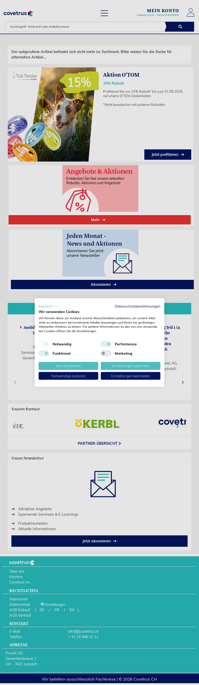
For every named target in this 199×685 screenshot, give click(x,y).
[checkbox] (44, 344)
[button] (48, 306)
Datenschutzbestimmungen (137, 306)
